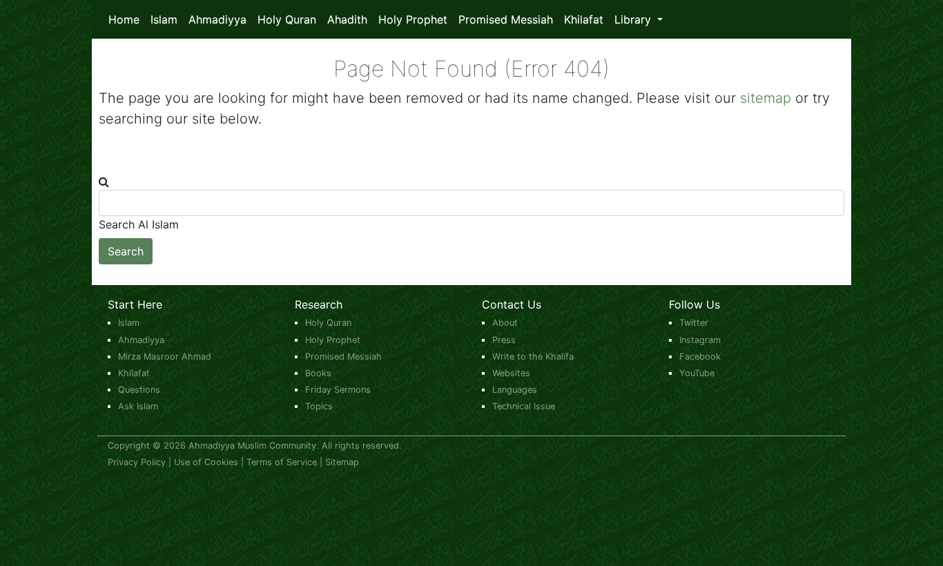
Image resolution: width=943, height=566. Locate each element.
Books (318, 373)
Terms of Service (281, 462)
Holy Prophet (412, 19)
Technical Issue (523, 406)
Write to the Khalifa (533, 356)
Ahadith (347, 19)
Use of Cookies (206, 462)
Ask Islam (138, 406)
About (505, 323)
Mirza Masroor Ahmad (164, 356)
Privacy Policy (137, 462)
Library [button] (634, 19)
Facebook (700, 356)
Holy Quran (286, 19)
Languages (514, 389)
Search (126, 251)
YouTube (696, 373)
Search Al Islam (139, 224)
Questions (139, 389)
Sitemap (342, 462)
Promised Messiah (505, 19)
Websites (511, 373)
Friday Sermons (338, 389)
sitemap (765, 98)
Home (123, 19)
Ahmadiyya (217, 19)
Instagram (700, 340)
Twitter (693, 323)
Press (504, 340)
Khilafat (583, 19)
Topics (319, 406)
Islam (163, 19)
